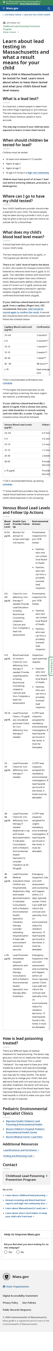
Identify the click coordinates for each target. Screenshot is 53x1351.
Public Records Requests (17, 1309)
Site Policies (29, 1302)
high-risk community (38, 172)
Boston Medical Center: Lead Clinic (24, 1136)
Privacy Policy (10, 1302)
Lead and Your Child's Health (37, 15)
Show (9, 32)
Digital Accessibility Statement (20, 1295)
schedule (7, 383)
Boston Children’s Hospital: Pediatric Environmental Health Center (25, 1131)
